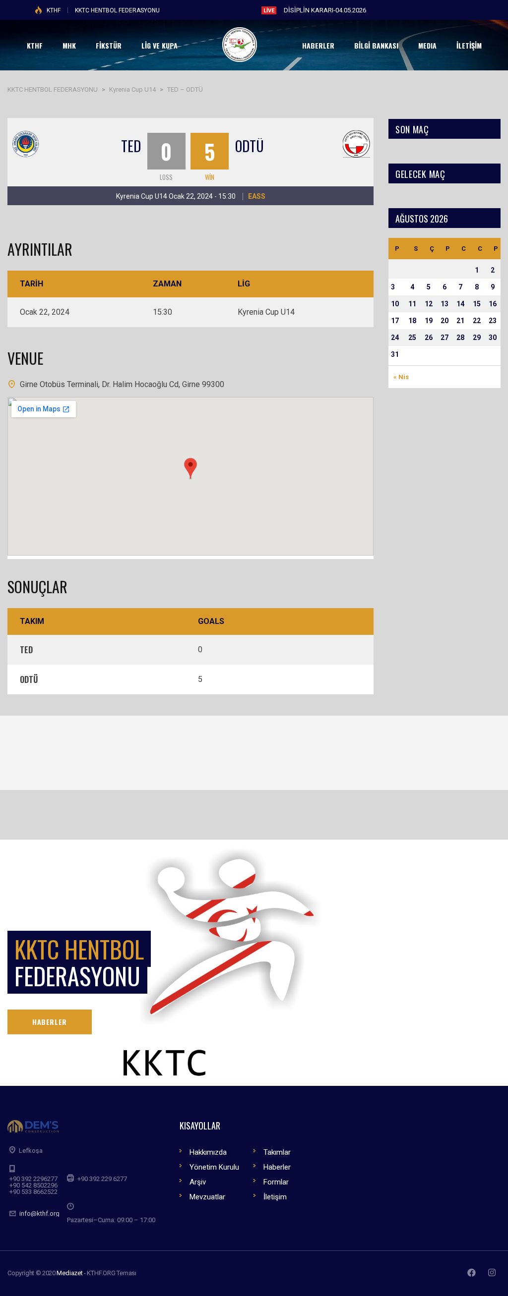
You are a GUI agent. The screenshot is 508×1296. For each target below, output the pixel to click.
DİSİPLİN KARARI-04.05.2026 (325, 10)
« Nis (401, 377)
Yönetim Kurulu (214, 1167)
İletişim (275, 1196)
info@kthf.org (39, 1213)
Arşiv (198, 1182)
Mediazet (69, 1273)
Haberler (277, 1167)
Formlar (276, 1182)
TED (131, 146)
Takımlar (277, 1152)
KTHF (54, 10)
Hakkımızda (208, 1152)
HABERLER (49, 1021)
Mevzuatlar (207, 1196)
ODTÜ (249, 146)
